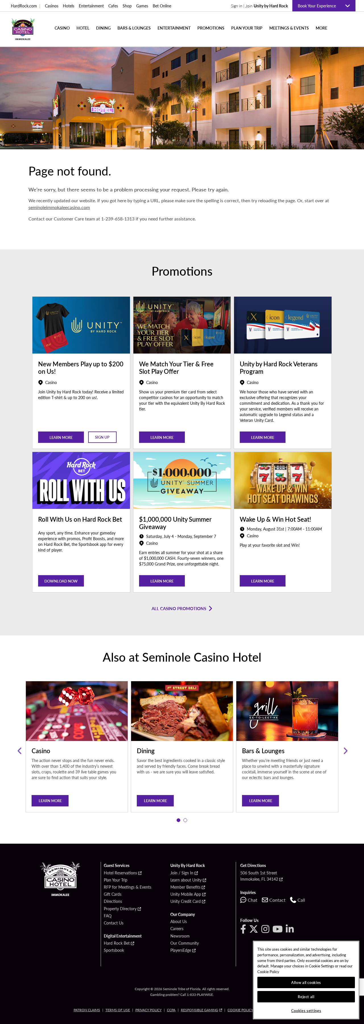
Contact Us (113, 923)
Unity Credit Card (185, 901)
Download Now (61, 581)
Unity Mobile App (185, 894)
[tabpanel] (76, 751)
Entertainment (91, 6)
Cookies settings (306, 1010)
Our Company (182, 914)
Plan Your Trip (246, 28)
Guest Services (116, 865)
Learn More (161, 437)
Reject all (306, 996)
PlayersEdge (180, 950)
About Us (178, 921)
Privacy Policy (148, 1010)
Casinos (51, 6)
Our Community (184, 943)
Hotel (82, 28)
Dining (103, 28)
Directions (113, 901)
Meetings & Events (289, 28)
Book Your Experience (319, 6)
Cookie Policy (240, 1010)
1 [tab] (179, 820)
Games (142, 6)
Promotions (210, 28)
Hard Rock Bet (117, 943)
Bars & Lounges (134, 28)
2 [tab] (185, 820)
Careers (176, 928)
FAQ (107, 915)
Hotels (68, 6)
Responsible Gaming (199, 1010)
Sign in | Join (259, 6)
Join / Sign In (181, 873)
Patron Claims (87, 1010)
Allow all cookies (306, 982)
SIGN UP (102, 437)
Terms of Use (118, 1010)
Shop (127, 6)
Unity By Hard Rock (187, 865)
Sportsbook (114, 950)
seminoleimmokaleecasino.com (59, 207)
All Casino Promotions (179, 608)
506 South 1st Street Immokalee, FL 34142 (259, 876)
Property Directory (120, 908)
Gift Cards (112, 894)
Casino (62, 28)
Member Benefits (185, 887)
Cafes (113, 6)
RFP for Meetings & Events (127, 887)
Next (345, 751)
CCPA (171, 1010)
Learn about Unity (186, 880)
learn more (61, 437)
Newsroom (180, 936)
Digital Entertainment (123, 936)
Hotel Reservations (120, 873)
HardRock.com (25, 6)
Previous (19, 751)
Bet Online (162, 6)
